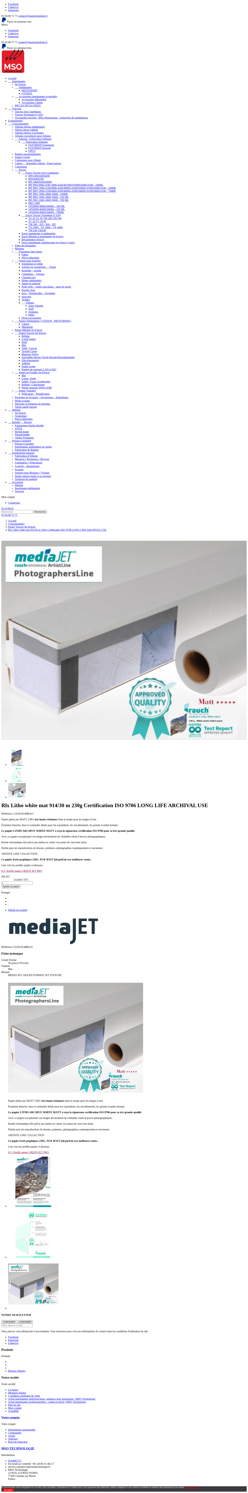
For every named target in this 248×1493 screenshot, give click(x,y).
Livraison (13, 1389)
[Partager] (8, 898)
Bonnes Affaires (16, 1370)
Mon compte (15, 1408)
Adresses (13, 1438)
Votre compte (10, 1417)
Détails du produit (17, 910)
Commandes (14, 1432)
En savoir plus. (192, 1487)
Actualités (13, 1411)
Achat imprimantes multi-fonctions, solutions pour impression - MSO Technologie (51, 1398)
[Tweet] (8, 901)
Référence (7, 947)
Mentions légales (17, 1392)
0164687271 (15, 1460)
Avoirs (11, 1435)
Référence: (7, 813)
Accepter (8, 1490)
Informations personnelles (21, 1429)
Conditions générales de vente (24, 1395)
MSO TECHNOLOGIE (17, 1448)
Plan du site (14, 1405)
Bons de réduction (17, 1441)
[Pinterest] (8, 904)
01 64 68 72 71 (9, 515)
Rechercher (40, 512)
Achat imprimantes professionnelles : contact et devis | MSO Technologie (47, 1401)
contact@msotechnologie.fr (32, 15)
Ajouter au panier (11, 886)
